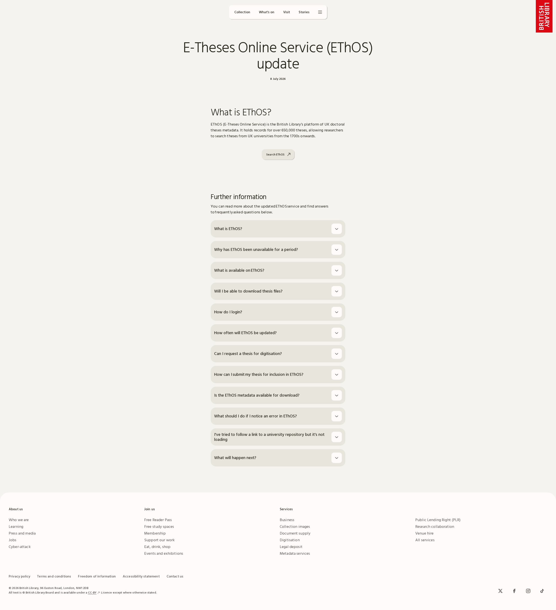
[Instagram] (528, 591)
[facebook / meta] (514, 591)
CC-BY (92, 592)
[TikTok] (542, 591)
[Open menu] (320, 12)
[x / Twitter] (500, 591)
